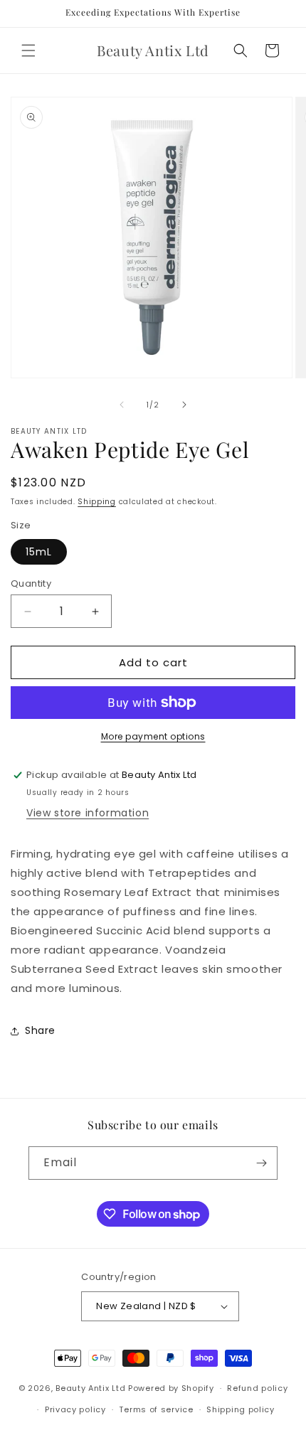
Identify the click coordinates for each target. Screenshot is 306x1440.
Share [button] (40, 1030)
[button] (28, 50)
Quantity (31, 583)
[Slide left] (121, 404)
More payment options (153, 736)
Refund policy (257, 1388)
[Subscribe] (261, 1163)
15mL (39, 552)
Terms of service (156, 1409)
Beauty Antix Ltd (90, 1388)
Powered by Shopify (171, 1388)
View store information (87, 813)
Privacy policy (75, 1409)
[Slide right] (184, 404)
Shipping (97, 501)
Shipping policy (240, 1409)
